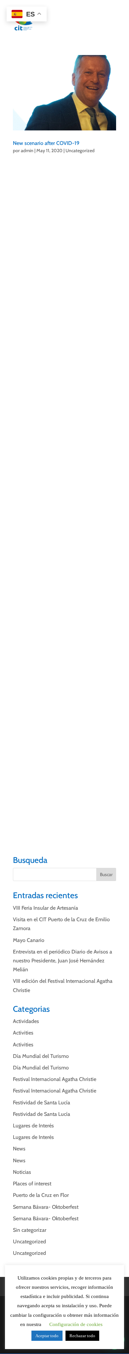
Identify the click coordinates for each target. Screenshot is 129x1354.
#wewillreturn (29, 819)
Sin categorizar (29, 1230)
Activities (23, 1033)
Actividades (26, 1021)
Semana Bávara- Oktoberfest (45, 1207)
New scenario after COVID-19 (46, 143)
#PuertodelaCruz (70, 828)
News (19, 1149)
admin (27, 150)
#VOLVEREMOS (31, 828)
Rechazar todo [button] (82, 1335)
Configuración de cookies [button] (76, 1324)
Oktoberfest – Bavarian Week (54, 352)
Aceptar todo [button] (47, 1335)
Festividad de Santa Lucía (41, 1102)
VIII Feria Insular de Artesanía (45, 908)
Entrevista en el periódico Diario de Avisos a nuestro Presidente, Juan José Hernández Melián (62, 961)
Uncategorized (80, 150)
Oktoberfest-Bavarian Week (44, 728)
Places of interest (32, 1183)
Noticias (22, 1172)
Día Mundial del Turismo (41, 1056)
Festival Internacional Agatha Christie (54, 1079)
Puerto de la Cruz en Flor (41, 1195)
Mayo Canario (28, 940)
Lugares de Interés (33, 1125)
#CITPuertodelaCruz (36, 175)
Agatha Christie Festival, (88, 701)
